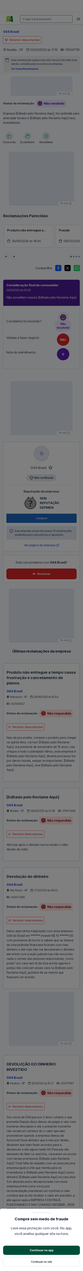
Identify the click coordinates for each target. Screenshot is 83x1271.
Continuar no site (41, 1261)
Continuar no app (41, 1250)
